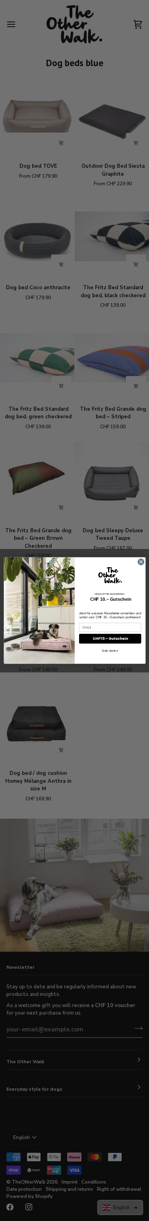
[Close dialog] (140, 562)
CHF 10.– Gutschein (110, 638)
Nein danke (110, 651)
